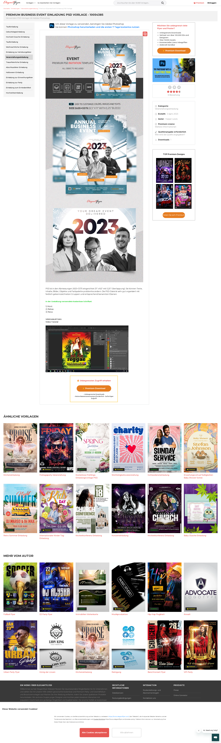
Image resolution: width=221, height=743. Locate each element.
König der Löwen (47, 672)
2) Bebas (50, 309)
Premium (200, 3)
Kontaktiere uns (149, 698)
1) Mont (49, 306)
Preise (176, 690)
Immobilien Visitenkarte (87, 614)
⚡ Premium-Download (93, 388)
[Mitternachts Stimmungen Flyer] (164, 170)
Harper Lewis (171, 119)
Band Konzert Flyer (157, 672)
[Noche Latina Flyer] (183, 170)
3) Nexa (49, 312)
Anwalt (187, 614)
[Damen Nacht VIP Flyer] (183, 196)
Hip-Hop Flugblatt (156, 614)
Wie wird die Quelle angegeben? (170, 135)
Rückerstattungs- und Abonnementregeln (152, 691)
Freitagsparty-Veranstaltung (52, 475)
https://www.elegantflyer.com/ (119, 716)
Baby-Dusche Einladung (195, 535)
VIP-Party (188, 672)
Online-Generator (180, 695)
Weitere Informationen (165, 127)
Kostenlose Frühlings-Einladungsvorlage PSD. (87, 476)
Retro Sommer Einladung (15, 535)
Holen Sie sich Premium (174, 215)
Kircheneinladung (11, 475)
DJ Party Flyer (45, 614)
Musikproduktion (120, 614)
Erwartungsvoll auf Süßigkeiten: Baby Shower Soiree (198, 476)
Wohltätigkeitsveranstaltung (125, 475)
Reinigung (116, 672)
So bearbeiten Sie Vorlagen (49, 3)
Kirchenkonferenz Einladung (89, 535)
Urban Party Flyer (11, 672)
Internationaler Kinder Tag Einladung (51, 536)
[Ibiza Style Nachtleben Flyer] (164, 196)
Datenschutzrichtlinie (76, 722)
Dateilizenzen (117, 693)
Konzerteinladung (120, 535)
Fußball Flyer (9, 614)
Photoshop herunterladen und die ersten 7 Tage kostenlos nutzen (103, 27)
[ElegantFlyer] (11, 3)
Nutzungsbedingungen (121, 698)
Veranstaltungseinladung (166, 109)
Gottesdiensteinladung (158, 475)
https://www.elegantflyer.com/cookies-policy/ (120, 719)
